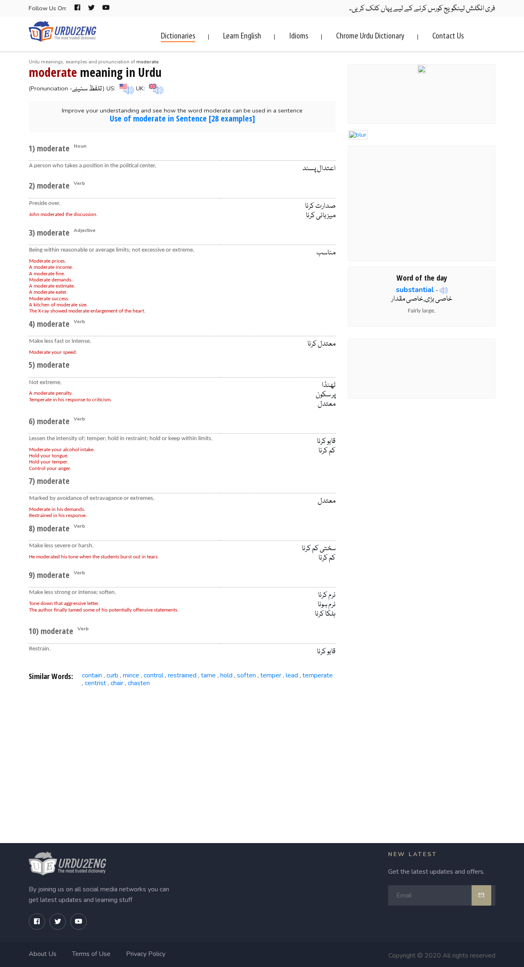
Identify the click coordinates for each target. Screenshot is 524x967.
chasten (139, 683)
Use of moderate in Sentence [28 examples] (182, 118)
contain (92, 675)
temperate (318, 675)
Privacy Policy (145, 953)
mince (131, 675)
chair (117, 683)
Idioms (298, 35)
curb (112, 675)
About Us (42, 953)
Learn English (242, 35)
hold (226, 675)
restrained (182, 675)
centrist (95, 683)
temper (270, 675)
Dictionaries (178, 35)
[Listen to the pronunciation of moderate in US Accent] (125, 88)
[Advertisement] (182, 756)
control (153, 675)
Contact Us (448, 35)
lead (292, 675)
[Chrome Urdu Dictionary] (421, 68)
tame (208, 675)
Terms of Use (91, 953)
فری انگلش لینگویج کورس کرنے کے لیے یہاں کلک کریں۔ (422, 8)
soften (246, 675)
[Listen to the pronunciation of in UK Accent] (155, 88)
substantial (415, 290)
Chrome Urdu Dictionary (370, 35)
